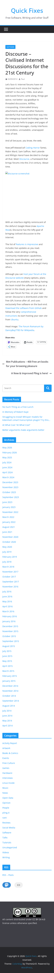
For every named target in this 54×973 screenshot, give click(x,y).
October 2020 (9, 541)
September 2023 (10, 497)
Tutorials (6, 842)
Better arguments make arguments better (23, 429)
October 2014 (9, 695)
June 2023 (7, 502)
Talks (5, 837)
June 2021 (7, 532)
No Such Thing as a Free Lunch (17, 406)
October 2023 (9, 492)
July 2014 (6, 710)
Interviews (7, 778)
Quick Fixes (27, 10)
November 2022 (10, 512)
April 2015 (7, 666)
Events (5, 758)
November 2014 (10, 690)
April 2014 (7, 725)
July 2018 (6, 561)
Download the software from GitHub (23, 308)
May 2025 (7, 457)
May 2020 (7, 546)
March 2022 (8, 517)
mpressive (33, 244)
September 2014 (10, 700)
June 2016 (7, 596)
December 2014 (10, 685)
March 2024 (8, 477)
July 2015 (6, 651)
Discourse (24, 159)
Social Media (8, 827)
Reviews (6, 822)
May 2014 (7, 720)
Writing (6, 857)
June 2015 (7, 656)
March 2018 (8, 566)
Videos (5, 852)
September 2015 (10, 641)
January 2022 (8, 522)
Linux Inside (8, 782)
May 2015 (7, 661)
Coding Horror (33, 147)
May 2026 (7, 447)
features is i (22, 244)
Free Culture (8, 763)
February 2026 (9, 452)
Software (10, 47)
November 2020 (10, 536)
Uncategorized (9, 847)
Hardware (7, 773)
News (5, 792)
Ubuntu (14, 319)
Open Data (7, 797)
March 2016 (8, 611)
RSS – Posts (8, 875)
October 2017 (9, 576)
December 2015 (10, 626)
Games (5, 768)
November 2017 (10, 571)
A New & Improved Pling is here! (29, 373)
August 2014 (8, 705)
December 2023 (10, 482)
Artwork (6, 748)
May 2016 (7, 601)
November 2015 (10, 631)
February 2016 (9, 616)
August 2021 (8, 527)
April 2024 (7, 472)
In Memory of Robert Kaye (15, 411)
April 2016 (7, 606)
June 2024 (7, 467)
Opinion (6, 802)
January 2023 (8, 507)
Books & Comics (10, 753)
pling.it (5, 812)
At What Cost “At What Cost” (16, 425)
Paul (23, 79)
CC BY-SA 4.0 (38, 919)
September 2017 (10, 581)
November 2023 (10, 487)
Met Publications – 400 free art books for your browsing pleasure (27, 364)
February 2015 (9, 675)
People (5, 807)
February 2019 (9, 556)
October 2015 (9, 636)
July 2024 (6, 462)
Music (5, 787)
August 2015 (8, 646)
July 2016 (6, 591)
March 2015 (8, 671)
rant (4, 817)
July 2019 (6, 551)
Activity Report (9, 743)
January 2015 (8, 680)
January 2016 (8, 621)
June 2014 (7, 715)
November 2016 (10, 586)
